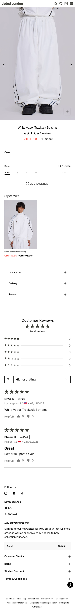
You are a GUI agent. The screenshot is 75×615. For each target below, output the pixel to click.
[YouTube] (14, 493)
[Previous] (3, 65)
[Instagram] (5, 493)
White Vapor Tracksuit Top (15, 252)
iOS (10, 507)
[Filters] (8, 379)
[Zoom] (67, 111)
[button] (32, 133)
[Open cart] (66, 3)
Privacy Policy (47, 599)
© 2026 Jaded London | (16, 599)
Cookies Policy (62, 599)
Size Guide (64, 165)
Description (15, 272)
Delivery (13, 283)
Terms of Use (33, 599)
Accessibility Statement (17, 603)
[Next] (71, 65)
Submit (62, 546)
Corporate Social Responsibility (43, 603)
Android (12, 514)
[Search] (55, 3)
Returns (13, 294)
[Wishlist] (60, 3)
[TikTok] (22, 493)
